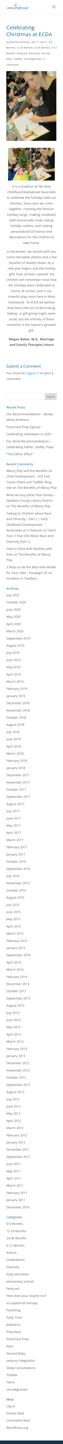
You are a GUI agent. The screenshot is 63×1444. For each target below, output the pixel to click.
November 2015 (18, 883)
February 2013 (16, 1049)
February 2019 (16, 689)
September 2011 (18, 1157)
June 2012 (13, 1106)
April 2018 (13, 746)
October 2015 (16, 890)
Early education (17, 1274)
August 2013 (15, 1005)
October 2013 (16, 991)
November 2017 (18, 782)
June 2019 (13, 660)
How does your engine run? (26, 1296)
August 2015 (15, 897)
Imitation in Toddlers (21, 578)
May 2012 (13, 1113)
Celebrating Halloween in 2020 (28, 434)
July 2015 (12, 905)
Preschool (34, 53)
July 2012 (12, 1099)
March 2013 (14, 1041)
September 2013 (18, 998)
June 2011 (13, 1164)
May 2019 (13, 667)
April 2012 (13, 1121)
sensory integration (20, 1360)
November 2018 (18, 710)
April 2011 (13, 1178)
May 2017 (13, 825)
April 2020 (13, 624)
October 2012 (16, 1077)
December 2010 (17, 1207)
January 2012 (15, 1142)
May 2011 (13, 1171)
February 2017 (16, 847)
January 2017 (15, 854)
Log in (10, 1406)
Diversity (12, 1267)
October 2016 (16, 861)
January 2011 (15, 1200)
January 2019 (15, 696)
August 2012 (15, 1092)
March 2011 (14, 1185)
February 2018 (16, 761)
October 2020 (16, 602)
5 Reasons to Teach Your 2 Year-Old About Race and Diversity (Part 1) (31, 536)
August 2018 (15, 725)
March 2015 (14, 933)
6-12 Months (15, 1245)
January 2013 (15, 1056)
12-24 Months (25, 47)
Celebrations (15, 1260)
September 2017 (18, 797)
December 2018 (17, 703)
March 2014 (14, 969)
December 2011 (17, 1149)
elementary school (20, 1281)
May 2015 (13, 919)
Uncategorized (32, 59)
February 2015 (16, 941)
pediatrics (13, 1324)
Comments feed (18, 1420)
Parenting (13, 1310)
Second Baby (15, 1353)
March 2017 (14, 840)
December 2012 (17, 1063)
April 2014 (13, 962)
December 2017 (17, 775)
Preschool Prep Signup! (23, 427)
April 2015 (13, 926)
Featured (22, 53)
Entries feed (15, 1413)
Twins (10, 1382)
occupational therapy (21, 1303)
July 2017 (12, 811)
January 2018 (15, 768)
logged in (32, 373)
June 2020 (13, 609)
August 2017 (15, 804)
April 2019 (13, 674)
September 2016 (18, 869)
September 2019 (18, 638)
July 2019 (12, 653)
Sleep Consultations (21, 1368)
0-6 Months (14, 1224)
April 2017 (13, 833)
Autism (11, 1252)
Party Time (14, 1317)
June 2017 (13, 818)
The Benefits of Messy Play (37, 488)
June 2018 (13, 739)
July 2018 (12, 732)
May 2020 (13, 617)
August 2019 (15, 645)
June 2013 (13, 1020)
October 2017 (16, 789)
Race (9, 1346)
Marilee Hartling (19, 42)
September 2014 (18, 955)
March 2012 (14, 1128)
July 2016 (12, 876)
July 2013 (12, 1013)
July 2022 (12, 595)
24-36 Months (42, 47)
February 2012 (16, 1135)
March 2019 (14, 681)
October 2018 (16, 717)
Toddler (18, 59)
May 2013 (13, 1027)
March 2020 (14, 631)
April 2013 (13, 1034)
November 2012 (18, 1070)
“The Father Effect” (19, 454)
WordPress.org (17, 1428)
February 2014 (16, 977)
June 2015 (13, 912)
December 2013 (17, 984)
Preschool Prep (17, 1339)
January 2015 (15, 948)
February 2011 (16, 1193)
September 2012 (18, 1085)
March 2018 (14, 753)
